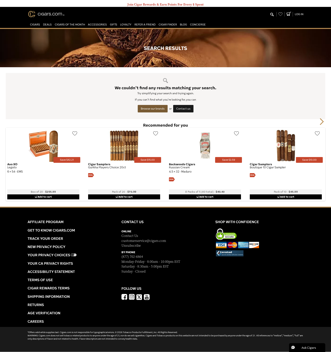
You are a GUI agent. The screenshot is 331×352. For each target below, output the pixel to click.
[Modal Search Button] (272, 15)
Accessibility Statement (51, 271)
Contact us (183, 108)
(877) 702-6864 (132, 257)
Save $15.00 (148, 159)
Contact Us (129, 236)
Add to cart (45, 196)
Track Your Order (45, 238)
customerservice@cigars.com (143, 241)
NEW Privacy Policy (46, 246)
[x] (139, 297)
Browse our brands (153, 108)
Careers (36, 321)
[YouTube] (147, 297)
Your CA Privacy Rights (50, 263)
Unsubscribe (131, 245)
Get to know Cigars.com (51, 230)
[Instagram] (132, 297)
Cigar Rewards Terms (49, 288)
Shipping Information (49, 296)
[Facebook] (124, 297)
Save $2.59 (228, 159)
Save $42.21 (67, 159)
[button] (35, 25)
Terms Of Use (40, 280)
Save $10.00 (309, 159)
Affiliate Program (46, 221)
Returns (36, 304)
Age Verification (44, 313)
